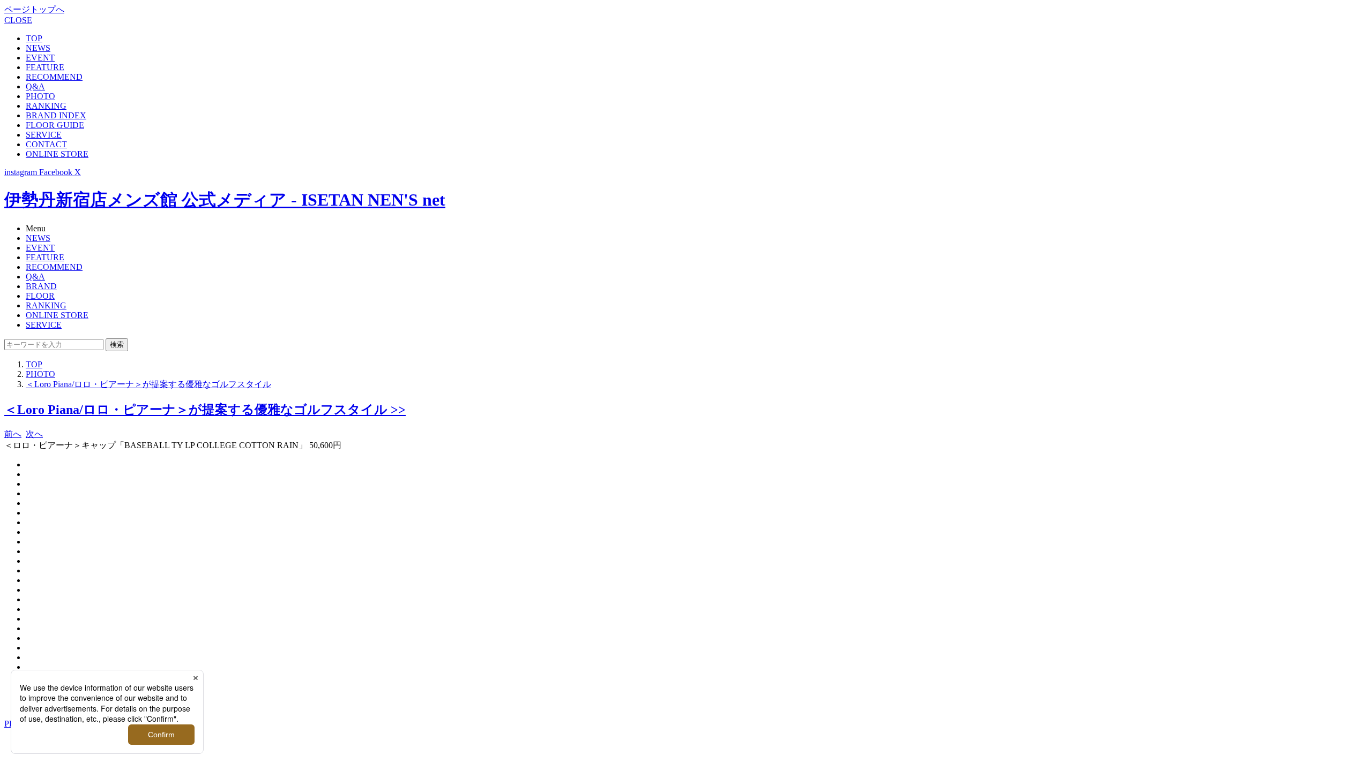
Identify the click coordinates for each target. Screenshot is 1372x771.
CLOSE (18, 20)
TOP (34, 38)
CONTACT (46, 144)
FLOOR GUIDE (55, 125)
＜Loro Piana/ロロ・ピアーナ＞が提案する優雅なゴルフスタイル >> (205, 410)
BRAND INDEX (56, 115)
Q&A (35, 86)
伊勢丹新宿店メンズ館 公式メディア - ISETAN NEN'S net (224, 199)
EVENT (40, 57)
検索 (117, 345)
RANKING (46, 105)
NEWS (38, 47)
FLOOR (40, 295)
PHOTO (40, 96)
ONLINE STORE (57, 153)
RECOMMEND (54, 76)
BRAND (41, 286)
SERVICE (44, 134)
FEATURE (45, 67)
